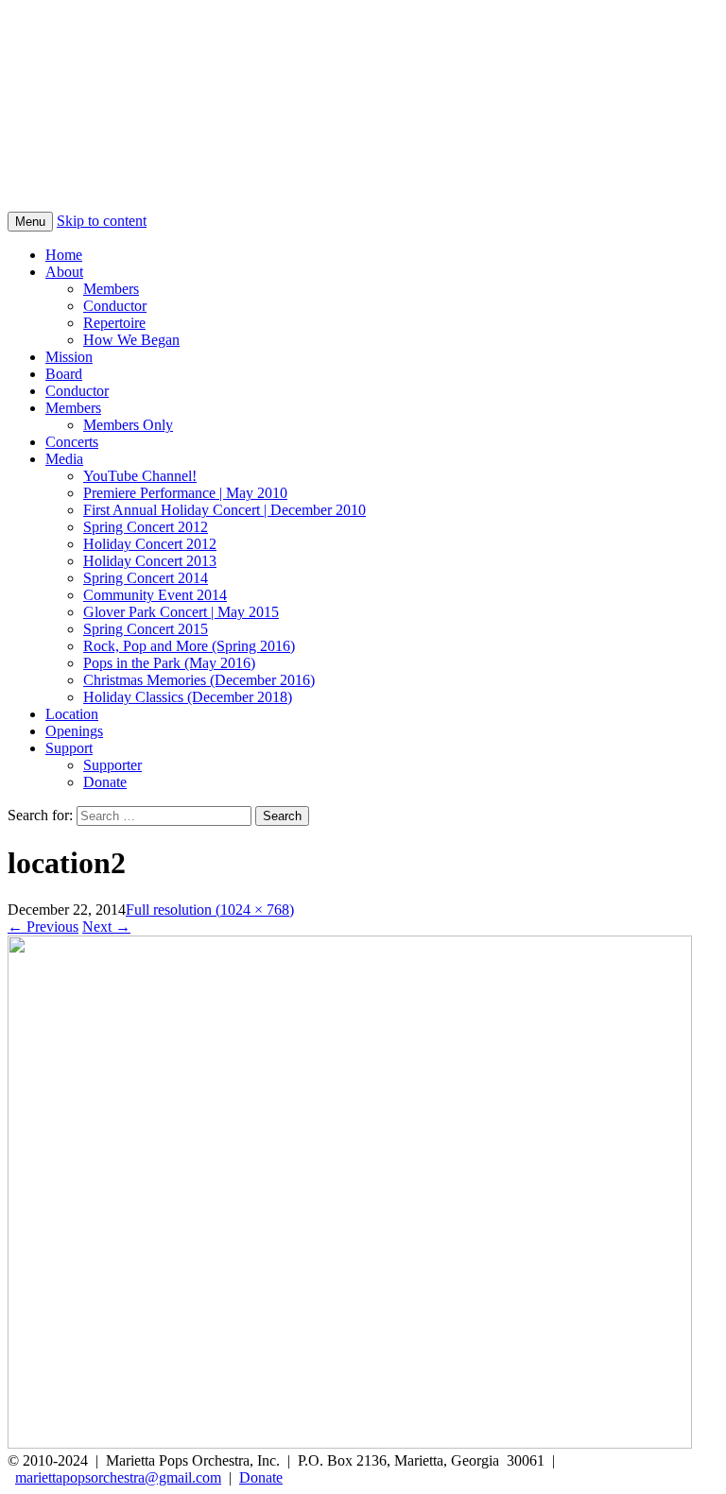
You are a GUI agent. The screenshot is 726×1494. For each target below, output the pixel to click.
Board (63, 374)
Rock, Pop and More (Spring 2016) (189, 646)
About (64, 272)
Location (71, 714)
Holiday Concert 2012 (149, 544)
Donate (105, 782)
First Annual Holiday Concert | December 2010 (224, 510)
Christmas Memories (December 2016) (199, 680)
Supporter (112, 765)
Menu (30, 222)
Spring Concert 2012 (145, 527)
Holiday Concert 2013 (149, 561)
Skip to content (102, 221)
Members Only (128, 425)
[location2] (350, 1443)
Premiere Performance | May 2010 (185, 493)
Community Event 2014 (155, 595)
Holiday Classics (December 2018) (187, 697)
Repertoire (114, 323)
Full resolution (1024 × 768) (210, 910)
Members (111, 289)
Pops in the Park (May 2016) (169, 663)
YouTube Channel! (140, 476)
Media (64, 459)
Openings (74, 731)
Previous (43, 927)
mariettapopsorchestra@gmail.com (118, 1477)
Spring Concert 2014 (145, 578)
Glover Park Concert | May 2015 (181, 612)
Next (106, 927)
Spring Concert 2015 (145, 629)
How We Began (131, 340)
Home (63, 255)
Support (69, 748)
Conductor (115, 306)
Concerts (71, 442)
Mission (69, 357)
